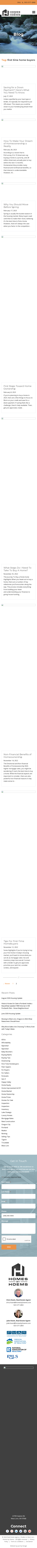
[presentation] (16, 1239)
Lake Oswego (6, 1112)
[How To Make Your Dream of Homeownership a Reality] (18, 128)
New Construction (8, 1121)
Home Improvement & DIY (11, 1088)
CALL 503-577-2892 (26, 2)
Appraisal (4, 1046)
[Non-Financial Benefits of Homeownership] (18, 677)
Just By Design (22, 1546)
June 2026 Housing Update (10, 1014)
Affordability (6, 1043)
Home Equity (6, 1085)
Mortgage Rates (7, 1118)
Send (9, 1247)
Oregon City (5, 1124)
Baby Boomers (6, 1052)
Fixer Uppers (6, 1067)
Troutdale (5, 1143)
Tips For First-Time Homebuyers (14, 942)
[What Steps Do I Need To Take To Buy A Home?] (18, 490)
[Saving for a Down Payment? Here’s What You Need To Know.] (18, 74)
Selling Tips (5, 1137)
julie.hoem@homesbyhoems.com (18, 1323)
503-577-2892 (19, 1305)
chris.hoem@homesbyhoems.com (18, 1302)
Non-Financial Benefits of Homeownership (17, 755)
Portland (4, 1127)
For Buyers (5, 1070)
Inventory (5, 1109)
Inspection (5, 1103)
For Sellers (5, 1073)
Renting (4, 1133)
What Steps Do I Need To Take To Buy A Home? (17, 569)
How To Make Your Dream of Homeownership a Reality (18, 144)
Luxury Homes (6, 1115)
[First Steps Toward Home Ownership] (18, 309)
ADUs (3, 1040)
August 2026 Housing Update (11, 998)
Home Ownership (7, 1094)
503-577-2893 (19, 1326)
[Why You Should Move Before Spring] (18, 191)
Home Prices (6, 1097)
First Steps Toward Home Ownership (17, 387)
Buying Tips (5, 1058)
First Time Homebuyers (10, 1064)
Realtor (4, 1130)
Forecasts (5, 1076)
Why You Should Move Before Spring (16, 205)
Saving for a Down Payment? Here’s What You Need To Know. (16, 90)
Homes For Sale (7, 1100)
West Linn (5, 1146)
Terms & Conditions (17, 1541)
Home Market (6, 1091)
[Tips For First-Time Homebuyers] (18, 864)
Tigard (3, 1140)
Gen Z (3, 1079)
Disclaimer (29, 1541)
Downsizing (5, 1061)
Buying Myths (6, 1055)
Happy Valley (6, 1082)
